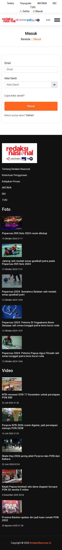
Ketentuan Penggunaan (14, 175)
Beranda (25, 39)
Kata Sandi (10, 78)
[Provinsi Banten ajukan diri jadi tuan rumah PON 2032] (12, 506)
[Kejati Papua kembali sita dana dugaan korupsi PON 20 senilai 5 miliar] (12, 475)
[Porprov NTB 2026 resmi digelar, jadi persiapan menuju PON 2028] (12, 414)
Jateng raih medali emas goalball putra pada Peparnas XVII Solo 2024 (28, 262)
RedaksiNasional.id (40, 543)
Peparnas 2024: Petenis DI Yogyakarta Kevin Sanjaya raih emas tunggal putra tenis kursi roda (30, 324)
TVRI (32, 7)
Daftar (26, 11)
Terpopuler (25, 3)
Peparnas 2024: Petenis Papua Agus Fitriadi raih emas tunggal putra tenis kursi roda (30, 355)
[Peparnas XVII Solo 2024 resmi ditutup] (12, 222)
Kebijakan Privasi (11, 181)
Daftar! (30, 115)
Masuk (39, 11)
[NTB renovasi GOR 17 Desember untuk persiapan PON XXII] (12, 383)
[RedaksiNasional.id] (19, 154)
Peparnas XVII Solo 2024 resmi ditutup (24, 233)
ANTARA (42, 3)
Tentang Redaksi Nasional (16, 169)
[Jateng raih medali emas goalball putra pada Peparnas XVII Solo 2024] (12, 250)
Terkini (10, 3)
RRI (54, 3)
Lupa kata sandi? (14, 95)
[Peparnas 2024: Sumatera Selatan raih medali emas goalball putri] (12, 280)
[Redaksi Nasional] (21, 19)
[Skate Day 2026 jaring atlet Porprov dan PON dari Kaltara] (12, 445)
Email (7, 63)
